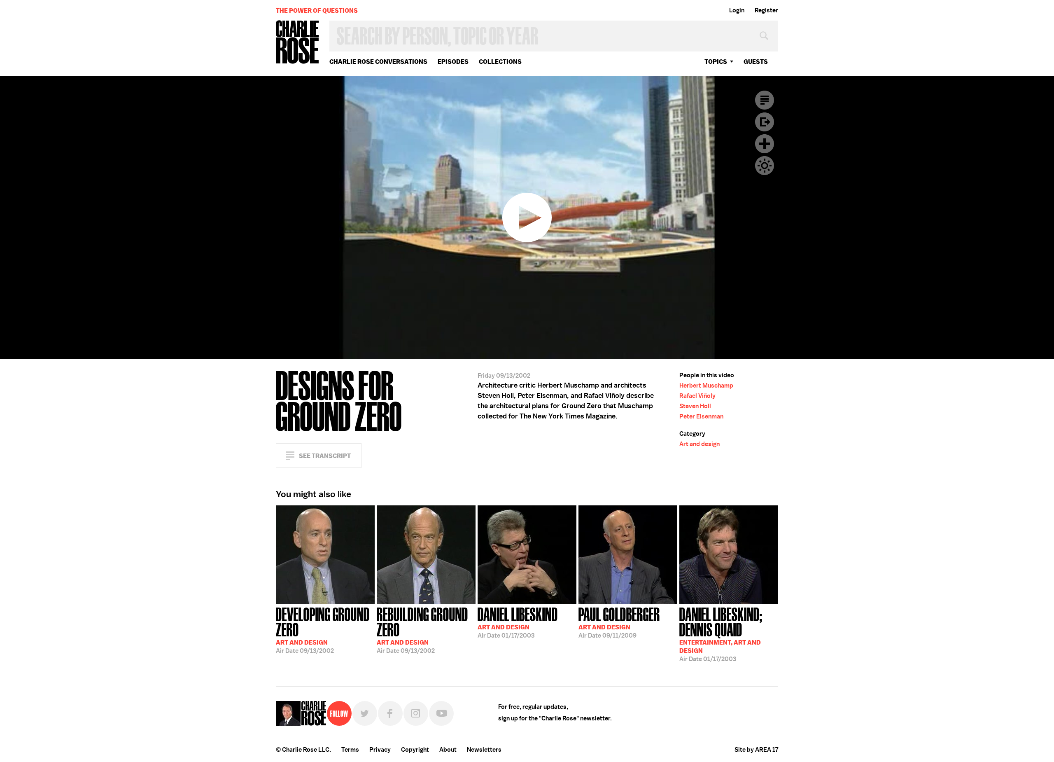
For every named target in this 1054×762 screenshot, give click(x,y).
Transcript (764, 100)
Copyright (415, 750)
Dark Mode (764, 165)
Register (766, 10)
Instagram (415, 713)
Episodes (453, 61)
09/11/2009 (619, 622)
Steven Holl (695, 406)
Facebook (390, 713)
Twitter (364, 713)
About (448, 750)
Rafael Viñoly (697, 396)
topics (715, 61)
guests (756, 61)
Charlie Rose (297, 42)
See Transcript (325, 456)
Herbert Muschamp (706, 385)
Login (736, 10)
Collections (500, 61)
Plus (764, 143)
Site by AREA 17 (756, 750)
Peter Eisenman (701, 416)
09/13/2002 (323, 629)
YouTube (441, 713)
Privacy (380, 750)
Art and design (699, 444)
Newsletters (484, 750)
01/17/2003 (518, 622)
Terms (350, 750)
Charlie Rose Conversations (378, 61)
